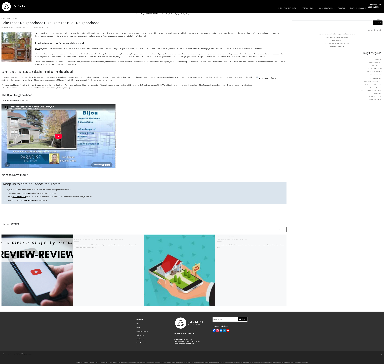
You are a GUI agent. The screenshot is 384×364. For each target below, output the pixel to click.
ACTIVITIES (378, 59)
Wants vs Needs (337, 40)
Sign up (9, 189)
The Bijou (38, 33)
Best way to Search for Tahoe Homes (232, 239)
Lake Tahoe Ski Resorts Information (337, 37)
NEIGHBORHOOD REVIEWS (373, 84)
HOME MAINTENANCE (375, 69)
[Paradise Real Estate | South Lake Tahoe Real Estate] (14, 6)
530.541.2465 (373, 7)
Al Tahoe (98, 61)
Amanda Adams (374, 4)
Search (379, 19)
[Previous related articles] (279, 229)
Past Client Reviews (142, 331)
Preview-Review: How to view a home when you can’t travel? (99, 239)
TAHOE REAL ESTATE (152, 14)
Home (138, 14)
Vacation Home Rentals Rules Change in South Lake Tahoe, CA (337, 34)
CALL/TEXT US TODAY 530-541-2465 (184, 333)
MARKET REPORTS (376, 78)
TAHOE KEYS (378, 93)
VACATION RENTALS (376, 100)
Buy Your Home (140, 339)
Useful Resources (141, 343)
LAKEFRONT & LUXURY (375, 75)
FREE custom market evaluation (24, 200)
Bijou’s (37, 49)
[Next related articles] (284, 229)
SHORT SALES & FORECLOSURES (371, 90)
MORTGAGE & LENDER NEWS (373, 81)
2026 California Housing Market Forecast (337, 43)
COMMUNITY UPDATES (375, 62)
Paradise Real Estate (13, 354)
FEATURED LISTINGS (375, 66)
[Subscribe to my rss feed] (381, 354)
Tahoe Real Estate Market (337, 46)
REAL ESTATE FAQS (376, 87)
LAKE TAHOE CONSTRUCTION (372, 72)
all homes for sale (19, 197)
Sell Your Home (140, 335)
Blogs (143, 14)
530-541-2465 (25, 193)
